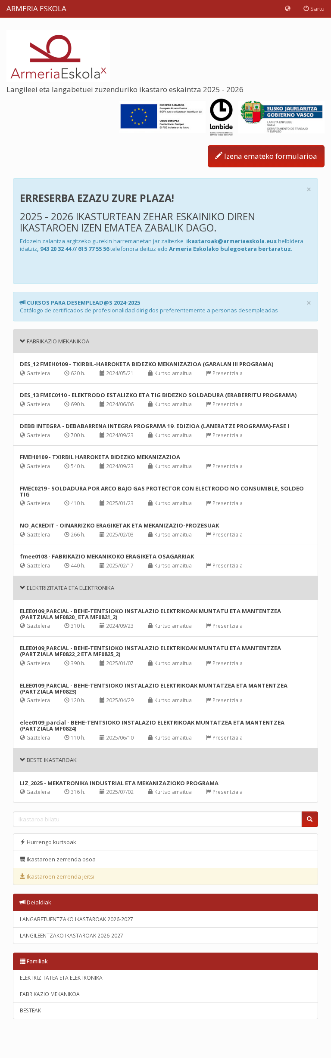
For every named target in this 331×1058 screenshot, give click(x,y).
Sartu (317, 8)
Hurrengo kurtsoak (50, 842)
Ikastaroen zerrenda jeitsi (59, 876)
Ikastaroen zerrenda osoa (60, 859)
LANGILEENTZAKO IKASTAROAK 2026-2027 (71, 935)
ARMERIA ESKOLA (36, 8)
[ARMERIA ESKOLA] (58, 55)
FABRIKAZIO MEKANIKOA (50, 994)
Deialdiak (38, 902)
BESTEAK (30, 1010)
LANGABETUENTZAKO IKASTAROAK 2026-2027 (76, 919)
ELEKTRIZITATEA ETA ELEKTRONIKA (61, 977)
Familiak (36, 961)
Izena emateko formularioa (269, 156)
